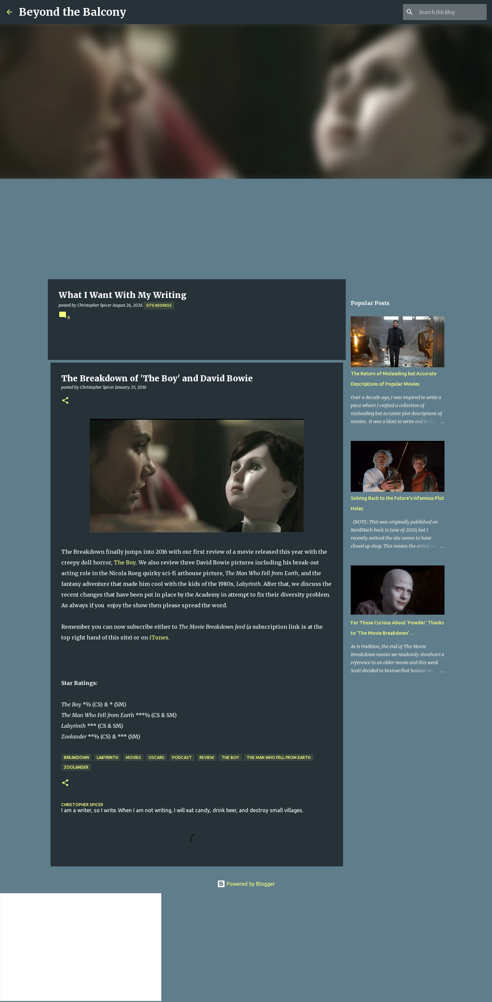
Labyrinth (107, 757)
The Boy (125, 562)
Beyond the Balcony (72, 12)
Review (206, 757)
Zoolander (76, 767)
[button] (65, 400)
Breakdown (76, 757)
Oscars (156, 757)
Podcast (182, 757)
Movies (133, 757)
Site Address (159, 305)
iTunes (158, 637)
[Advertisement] (246, 229)
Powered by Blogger (250, 884)
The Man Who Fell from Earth (279, 757)
